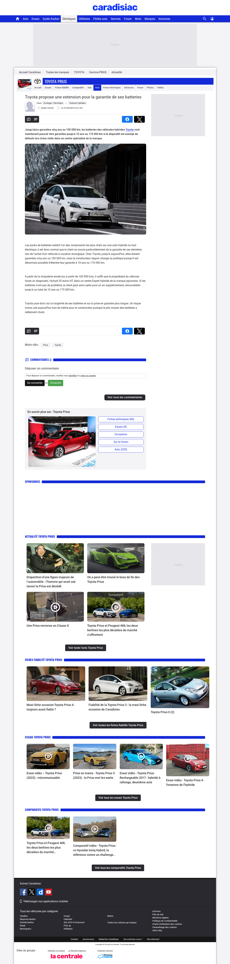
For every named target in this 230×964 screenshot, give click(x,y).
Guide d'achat (51, 19)
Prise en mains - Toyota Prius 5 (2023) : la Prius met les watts (94, 775)
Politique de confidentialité (164, 921)
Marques (150, 19)
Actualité (116, 72)
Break (22, 925)
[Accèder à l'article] (55, 558)
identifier (73, 375)
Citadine (24, 916)
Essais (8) (121, 426)
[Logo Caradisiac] (115, 13)
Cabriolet (68, 919)
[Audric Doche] (30, 111)
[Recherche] (204, 18)
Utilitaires (84, 19)
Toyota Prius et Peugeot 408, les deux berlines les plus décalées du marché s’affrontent (112, 630)
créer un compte (88, 375)
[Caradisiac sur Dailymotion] (40, 892)
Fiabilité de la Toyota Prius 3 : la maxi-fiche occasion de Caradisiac (117, 707)
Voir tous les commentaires (125, 397)
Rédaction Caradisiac (109, 939)
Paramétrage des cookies (164, 927)
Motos (110, 916)
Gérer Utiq (157, 930)
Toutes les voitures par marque (122, 922)
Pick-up (67, 925)
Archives (156, 911)
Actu (25, 19)
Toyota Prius (56, 81)
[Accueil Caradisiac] (17, 18)
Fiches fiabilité (62, 87)
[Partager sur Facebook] (128, 118)
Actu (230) (121, 449)
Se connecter (34, 382)
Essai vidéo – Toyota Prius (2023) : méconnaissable (44, 775)
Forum (128, 19)
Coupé (67, 916)
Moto (138, 19)
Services (116, 19)
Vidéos (160, 87)
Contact (74, 939)
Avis (90, 87)
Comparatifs (78, 87)
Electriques (68, 19)
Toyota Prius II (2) (162, 712)
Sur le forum (121, 441)
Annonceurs (88, 939)
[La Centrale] (67, 959)
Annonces (164, 19)
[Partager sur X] (140, 118)
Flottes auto (100, 19)
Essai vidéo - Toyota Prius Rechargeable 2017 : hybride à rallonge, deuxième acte (140, 777)
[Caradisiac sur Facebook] (23, 892)
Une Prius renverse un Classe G (48, 625)
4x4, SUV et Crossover (74, 922)
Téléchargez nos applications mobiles (45, 901)
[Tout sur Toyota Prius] (24, 88)
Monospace (25, 928)
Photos (150, 87)
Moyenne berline (28, 919)
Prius (45, 345)
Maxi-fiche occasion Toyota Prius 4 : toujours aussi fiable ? (51, 707)
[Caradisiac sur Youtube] (48, 892)
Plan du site (157, 914)
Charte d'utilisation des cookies (167, 924)
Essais (35, 19)
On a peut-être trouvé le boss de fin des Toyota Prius (113, 579)
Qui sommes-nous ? (132, 939)
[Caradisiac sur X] (32, 892)
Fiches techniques (112, 87)
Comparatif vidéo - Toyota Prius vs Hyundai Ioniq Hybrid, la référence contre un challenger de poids (94, 850)
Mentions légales (160, 917)
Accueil (37, 87)
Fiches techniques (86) (120, 419)
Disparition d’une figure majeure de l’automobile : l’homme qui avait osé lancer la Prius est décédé (51, 581)
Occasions (121, 434)
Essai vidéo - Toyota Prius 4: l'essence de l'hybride (185, 782)
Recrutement (153, 939)
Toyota (130, 129)
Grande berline (27, 922)
